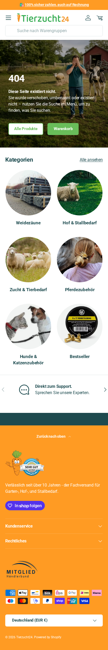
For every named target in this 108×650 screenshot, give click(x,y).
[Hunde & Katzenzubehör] (28, 326)
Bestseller (80, 356)
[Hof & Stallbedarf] (79, 192)
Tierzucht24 (24, 637)
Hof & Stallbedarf (79, 222)
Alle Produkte (25, 128)
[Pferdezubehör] (79, 259)
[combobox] (54, 30)
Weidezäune (28, 222)
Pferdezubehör (80, 289)
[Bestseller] (79, 326)
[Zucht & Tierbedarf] (28, 259)
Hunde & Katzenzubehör (28, 359)
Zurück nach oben (51, 436)
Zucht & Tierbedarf (28, 289)
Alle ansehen (91, 159)
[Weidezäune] (28, 192)
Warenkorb (63, 128)
